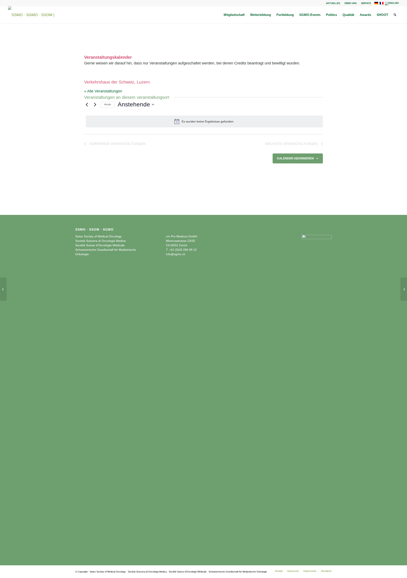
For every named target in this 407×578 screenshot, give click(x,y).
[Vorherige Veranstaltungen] (86, 104)
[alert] (204, 121)
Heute (107, 104)
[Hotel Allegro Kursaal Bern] (3, 289)
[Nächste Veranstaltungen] (95, 104)
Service (366, 3)
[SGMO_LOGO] (33, 14)
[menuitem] (333, 3)
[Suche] (395, 14)
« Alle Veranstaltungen (103, 91)
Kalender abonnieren (295, 158)
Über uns (350, 3)
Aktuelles (333, 3)
